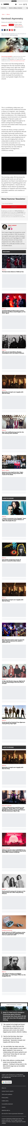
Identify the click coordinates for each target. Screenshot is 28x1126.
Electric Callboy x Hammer (15, 8)
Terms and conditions (7, 1094)
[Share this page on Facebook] (2, 30)
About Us (4, 1088)
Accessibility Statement (7, 1104)
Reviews (11, 25)
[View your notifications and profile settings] (15, 4)
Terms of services (18, 210)
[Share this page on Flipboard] (12, 30)
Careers (3, 1107)
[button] (2, 4)
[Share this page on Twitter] (5, 30)
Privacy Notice (20, 212)
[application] (14, 164)
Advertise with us (6, 1110)
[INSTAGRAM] (12, 229)
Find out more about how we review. (17, 60)
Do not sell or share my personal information (12, 1113)
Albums (8, 14)
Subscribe (20, 4)
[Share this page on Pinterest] (9, 30)
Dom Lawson (19, 24)
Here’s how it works (14, 35)
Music (3, 14)
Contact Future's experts (7, 1091)
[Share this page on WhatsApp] (7, 30)
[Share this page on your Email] (14, 30)
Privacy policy (5, 1097)
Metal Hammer (18, 25)
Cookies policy (5, 1100)
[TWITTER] (9, 229)
